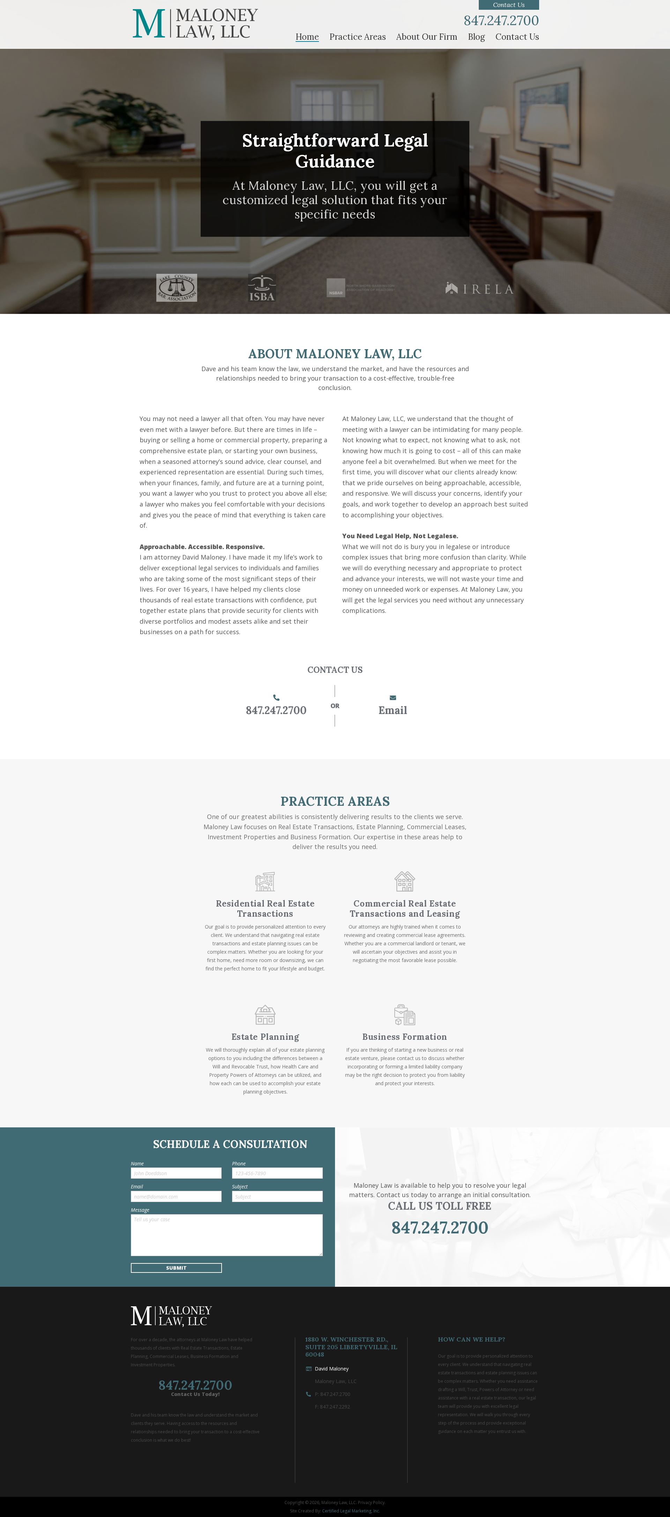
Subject (240, 1187)
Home (307, 37)
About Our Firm (426, 37)
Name (137, 1164)
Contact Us (509, 5)
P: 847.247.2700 (332, 1394)
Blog (476, 37)
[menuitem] (307, 37)
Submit (176, 1267)
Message (140, 1210)
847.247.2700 (501, 20)
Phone (239, 1164)
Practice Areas (357, 37)
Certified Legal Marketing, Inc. (351, 1511)
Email (393, 710)
